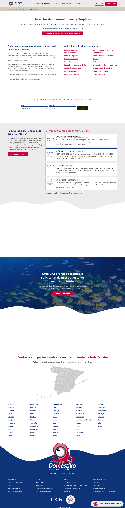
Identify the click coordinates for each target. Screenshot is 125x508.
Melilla (55, 429)
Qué (22, 105)
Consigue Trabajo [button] (43, 4)
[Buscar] (92, 3)
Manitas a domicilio (71, 74)
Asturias (11, 417)
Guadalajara (34, 426)
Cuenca (33, 407)
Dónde (51, 105)
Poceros (95, 59)
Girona (32, 420)
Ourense (79, 407)
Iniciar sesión (40, 486)
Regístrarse (111, 4)
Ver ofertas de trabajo (43, 492)
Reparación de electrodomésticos (105, 65)
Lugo (55, 423)
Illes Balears (57, 404)
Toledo (100, 404)
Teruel (78, 435)
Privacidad (96, 482)
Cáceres (33, 411)
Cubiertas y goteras (71, 56)
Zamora (101, 417)
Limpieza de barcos (71, 71)
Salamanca (80, 417)
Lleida (55, 420)
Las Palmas (57, 414)
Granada (33, 423)
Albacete (11, 407)
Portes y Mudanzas (100, 62)
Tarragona (79, 432)
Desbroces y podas (71, 59)
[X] (55, 500)
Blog (86, 4)
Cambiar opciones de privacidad (104, 492)
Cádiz (32, 414)
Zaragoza (101, 420)
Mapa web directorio (15, 492)
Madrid (55, 426)
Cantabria (11, 429)
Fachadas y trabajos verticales (75, 65)
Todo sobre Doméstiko (72, 489)
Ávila (100, 426)
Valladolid (102, 411)
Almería (10, 414)
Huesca (33, 435)
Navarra (79, 404)
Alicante (11, 411)
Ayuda (78, 4)
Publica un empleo (18, 154)
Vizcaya (101, 414)
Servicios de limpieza (100, 71)
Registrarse (40, 482)
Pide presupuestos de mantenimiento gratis (62, 33)
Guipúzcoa (34, 429)
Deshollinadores (70, 62)
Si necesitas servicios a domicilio (75, 486)
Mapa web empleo (14, 489)
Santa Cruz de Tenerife (84, 420)
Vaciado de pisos (99, 74)
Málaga (55, 435)
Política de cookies (99, 489)
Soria (77, 429)
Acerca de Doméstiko (15, 482)
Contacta (67, 492)
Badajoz (10, 420)
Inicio (9, 9)
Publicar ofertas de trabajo (45, 489)
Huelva (32, 432)
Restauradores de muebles (102, 68)
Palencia (79, 411)
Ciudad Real (34, 404)
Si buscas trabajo (70, 482)
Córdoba (33, 417)
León (55, 417)
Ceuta (10, 435)
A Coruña (11, 404)
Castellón (11, 432)
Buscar (82, 108)
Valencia (101, 407)
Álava (100, 423)
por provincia (77, 193)
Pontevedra (80, 414)
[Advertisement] (61, 231)
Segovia (78, 423)
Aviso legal (96, 486)
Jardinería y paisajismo (72, 68)
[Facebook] (51, 500)
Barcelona (11, 423)
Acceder (99, 4)
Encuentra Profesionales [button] (63, 4)
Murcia (55, 432)
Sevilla (78, 426)
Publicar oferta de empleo (110, 504)
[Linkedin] (60, 500)
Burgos (10, 426)
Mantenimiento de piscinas (103, 56)
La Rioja (56, 411)
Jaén (54, 407)
